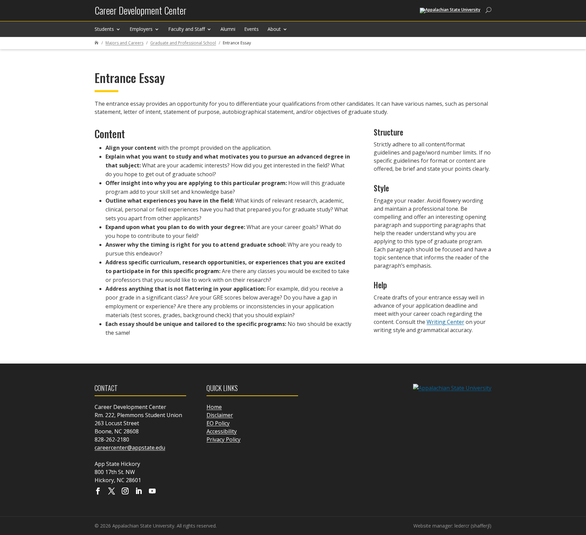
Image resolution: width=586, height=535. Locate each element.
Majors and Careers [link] (124, 43)
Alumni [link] (227, 29)
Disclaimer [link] (220, 415)
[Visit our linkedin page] (138, 492)
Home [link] (214, 407)
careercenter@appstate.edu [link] (130, 447)
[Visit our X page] (111, 492)
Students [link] (104, 29)
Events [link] (251, 29)
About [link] (274, 29)
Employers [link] (141, 29)
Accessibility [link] (222, 431)
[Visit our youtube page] (152, 492)
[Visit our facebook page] (98, 492)
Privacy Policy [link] (223, 439)
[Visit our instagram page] (125, 492)
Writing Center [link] (445, 322)
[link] (141, 13)
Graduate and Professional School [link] (183, 43)
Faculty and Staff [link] (186, 29)
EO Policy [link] (218, 423)
